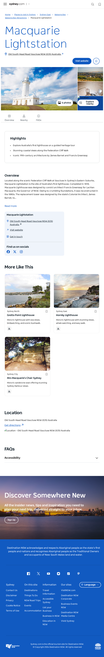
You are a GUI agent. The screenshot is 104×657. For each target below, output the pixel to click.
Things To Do (31, 595)
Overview (9, 120)
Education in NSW (49, 623)
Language (89, 585)
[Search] (92, 5)
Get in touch (16, 237)
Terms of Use (12, 611)
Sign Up (11, 520)
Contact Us (11, 590)
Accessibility (12, 458)
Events (27, 606)
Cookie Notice (13, 606)
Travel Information (49, 592)
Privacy (10, 600)
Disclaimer (11, 595)
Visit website (81, 61)
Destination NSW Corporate (69, 597)
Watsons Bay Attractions (16, 18)
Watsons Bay (60, 15)
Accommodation (33, 611)
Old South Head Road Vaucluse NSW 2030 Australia (34, 54)
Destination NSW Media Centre (69, 614)
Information (49, 585)
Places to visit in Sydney (25, 15)
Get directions (12, 425)
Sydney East (45, 15)
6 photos (66, 103)
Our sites (66, 585)
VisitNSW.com (68, 590)
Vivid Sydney (67, 621)
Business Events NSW (69, 606)
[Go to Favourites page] (99, 4)
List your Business (47, 609)
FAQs (38, 120)
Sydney (10, 585)
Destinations (30, 590)
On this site (30, 585)
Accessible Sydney (48, 600)
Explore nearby (90, 103)
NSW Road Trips (32, 600)
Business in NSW (51, 616)
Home (7, 15)
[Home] (16, 4)
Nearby (24, 120)
